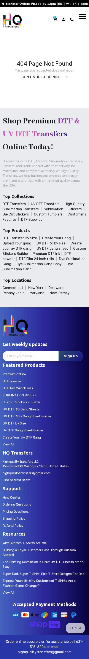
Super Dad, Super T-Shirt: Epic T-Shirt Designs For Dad (43, 574)
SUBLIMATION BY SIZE (20, 395)
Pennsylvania (13, 293)
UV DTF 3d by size (51, 243)
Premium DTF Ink (46, 254)
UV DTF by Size (14, 423)
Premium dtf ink (14, 374)
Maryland (37, 293)
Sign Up (71, 356)
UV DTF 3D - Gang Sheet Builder (27, 416)
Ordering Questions (17, 504)
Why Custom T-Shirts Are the (25, 543)
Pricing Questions (16, 512)
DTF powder (12, 381)
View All (8, 444)
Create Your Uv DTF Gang (22, 437)
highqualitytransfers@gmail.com (27, 473)
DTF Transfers (14, 204)
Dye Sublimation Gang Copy (39, 264)
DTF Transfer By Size (20, 238)
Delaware (56, 288)
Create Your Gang (56, 238)
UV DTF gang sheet (52, 248)
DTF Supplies (31, 219)
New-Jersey (60, 293)
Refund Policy (13, 526)
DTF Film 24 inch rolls (36, 259)
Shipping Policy (14, 518)
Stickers (75, 209)
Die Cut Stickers (16, 214)
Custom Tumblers (48, 214)
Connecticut (13, 288)
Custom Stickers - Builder (21, 402)
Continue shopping (41, 77)
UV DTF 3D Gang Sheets (21, 409)
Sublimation (53, 209)
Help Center (11, 497)
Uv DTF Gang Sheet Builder (23, 430)
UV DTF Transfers (45, 204)
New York (35, 288)
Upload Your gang (17, 243)
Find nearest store (16, 480)
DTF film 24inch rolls (18, 388)
